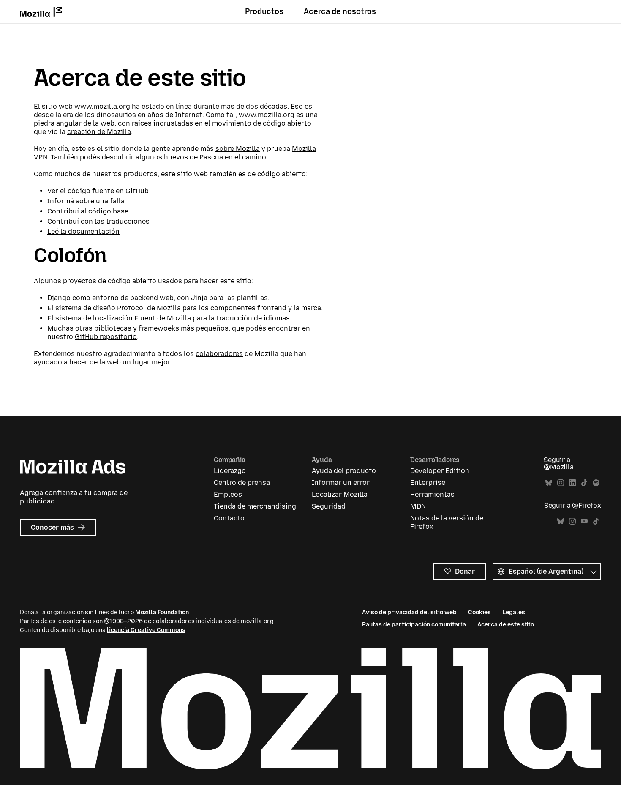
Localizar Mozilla (340, 494)
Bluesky (549, 483)
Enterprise (427, 483)
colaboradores (219, 354)
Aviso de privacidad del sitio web (409, 612)
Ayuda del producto (344, 471)
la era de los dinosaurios (95, 115)
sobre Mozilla (237, 149)
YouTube (584, 521)
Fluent (144, 318)
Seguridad (329, 506)
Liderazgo (230, 471)
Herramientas (432, 494)
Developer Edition (439, 471)
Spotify (596, 483)
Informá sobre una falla (86, 201)
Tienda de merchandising (255, 506)
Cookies (479, 612)
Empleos (228, 494)
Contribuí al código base (87, 211)
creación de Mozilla (99, 132)
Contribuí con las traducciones (98, 221)
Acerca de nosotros (340, 11)
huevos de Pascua (193, 157)
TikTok (584, 483)
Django (59, 298)
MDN (418, 506)
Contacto (229, 518)
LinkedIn (572, 483)
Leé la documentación (83, 231)
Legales (513, 612)
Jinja (199, 298)
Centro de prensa (242, 483)
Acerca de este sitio (505, 624)
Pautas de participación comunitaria (414, 624)
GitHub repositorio (106, 337)
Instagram (561, 483)
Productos (264, 11)
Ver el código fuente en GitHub (98, 191)
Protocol (131, 308)
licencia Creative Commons (146, 630)
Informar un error (341, 483)
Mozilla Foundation (162, 612)
